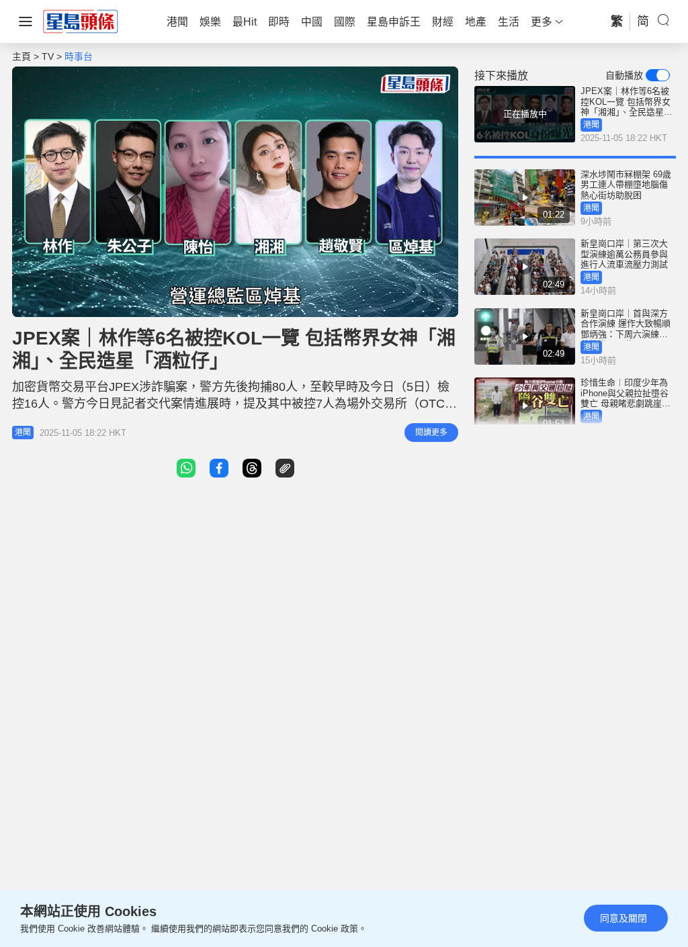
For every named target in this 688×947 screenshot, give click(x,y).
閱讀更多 (431, 432)
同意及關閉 (623, 918)
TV (48, 56)
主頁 (21, 56)
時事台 (78, 56)
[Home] (81, 21)
